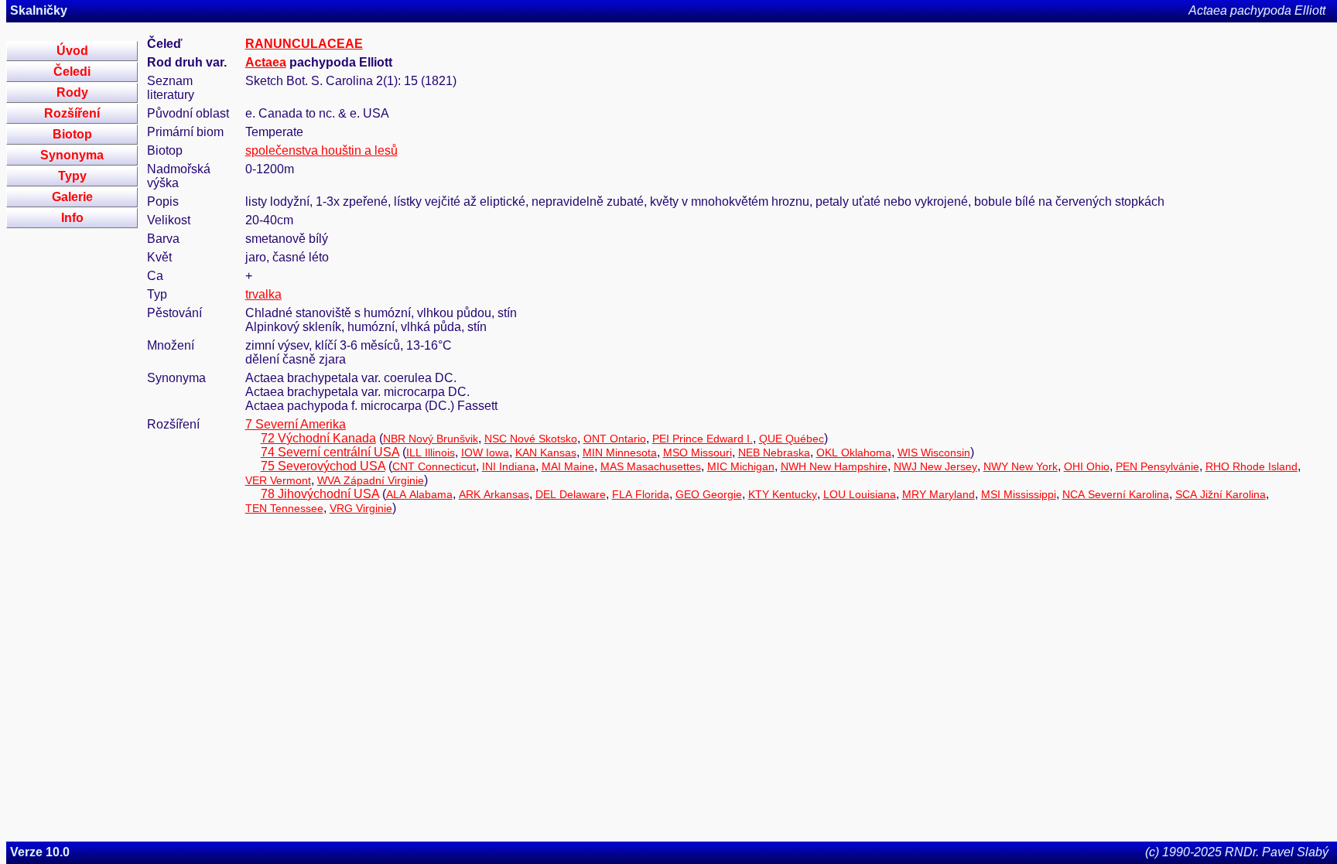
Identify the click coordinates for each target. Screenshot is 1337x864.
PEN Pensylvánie (1157, 466)
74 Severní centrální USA (330, 452)
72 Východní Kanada (318, 438)
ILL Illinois (430, 452)
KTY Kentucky (782, 494)
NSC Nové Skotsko (530, 438)
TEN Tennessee (284, 508)
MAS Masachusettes (650, 466)
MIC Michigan (741, 466)
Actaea (265, 62)
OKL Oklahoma (853, 452)
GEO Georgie (708, 494)
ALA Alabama (419, 494)
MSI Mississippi (1018, 494)
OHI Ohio (1087, 466)
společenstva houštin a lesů (321, 150)
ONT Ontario (614, 438)
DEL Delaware (570, 494)
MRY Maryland (938, 494)
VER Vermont (278, 480)
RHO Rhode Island (1251, 466)
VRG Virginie (361, 508)
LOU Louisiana (859, 494)
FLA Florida (640, 494)
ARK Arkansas (494, 494)
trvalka (263, 294)
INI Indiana (508, 466)
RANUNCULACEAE (304, 43)
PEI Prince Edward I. (702, 438)
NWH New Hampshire (834, 466)
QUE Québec (791, 438)
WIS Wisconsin (934, 452)
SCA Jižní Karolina (1220, 494)
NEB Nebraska (774, 452)
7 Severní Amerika (295, 424)
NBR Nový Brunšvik (430, 438)
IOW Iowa (485, 452)
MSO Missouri (697, 452)
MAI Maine (568, 466)
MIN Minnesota (620, 452)
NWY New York (1020, 466)
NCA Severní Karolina (1115, 494)
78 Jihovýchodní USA (320, 493)
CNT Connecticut (434, 466)
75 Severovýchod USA (323, 466)
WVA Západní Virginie (370, 480)
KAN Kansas (545, 452)
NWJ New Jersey (935, 466)
